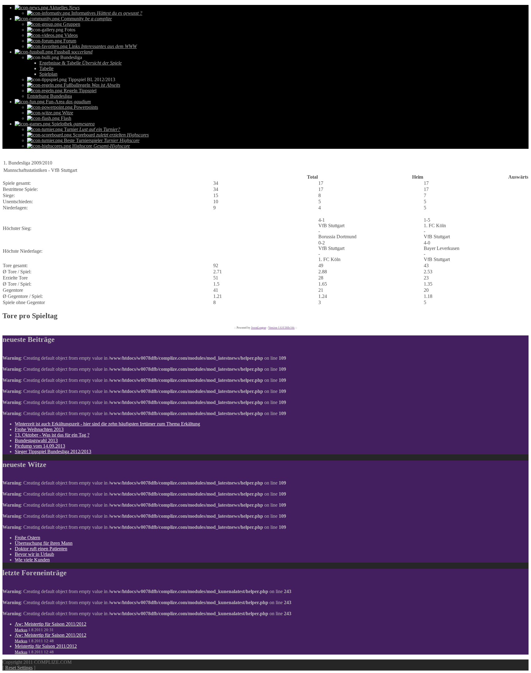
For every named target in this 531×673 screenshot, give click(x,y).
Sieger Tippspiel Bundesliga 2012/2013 (53, 451)
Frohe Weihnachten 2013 (39, 429)
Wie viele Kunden (32, 559)
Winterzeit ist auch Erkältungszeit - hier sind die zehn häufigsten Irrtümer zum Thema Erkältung (107, 423)
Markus (21, 629)
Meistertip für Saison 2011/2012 (46, 646)
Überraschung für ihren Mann (44, 543)
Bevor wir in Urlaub (34, 554)
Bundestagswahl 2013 (36, 440)
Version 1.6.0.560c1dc (281, 327)
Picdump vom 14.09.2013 (40, 446)
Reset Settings (19, 667)
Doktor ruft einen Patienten (41, 548)
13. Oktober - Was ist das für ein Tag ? (52, 434)
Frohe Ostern (27, 537)
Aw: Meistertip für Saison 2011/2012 (50, 624)
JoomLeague (258, 327)
